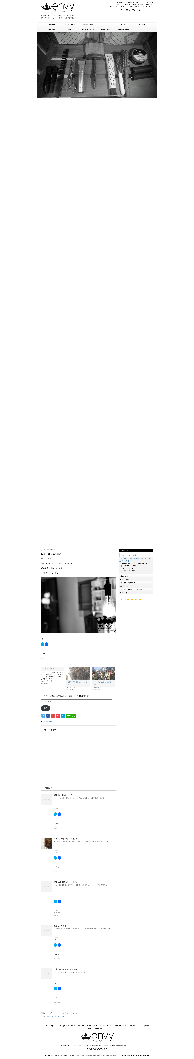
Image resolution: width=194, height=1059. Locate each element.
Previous (2, 529)
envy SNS (149, 4)
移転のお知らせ (126, 576)
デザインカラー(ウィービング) (66, 839)
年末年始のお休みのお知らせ (65, 969)
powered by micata (142, 1055)
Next (192, 529)
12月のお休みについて (63, 795)
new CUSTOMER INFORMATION (88, 25)
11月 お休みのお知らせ (56, 1016)
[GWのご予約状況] (53, 676)
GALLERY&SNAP (147, 7)
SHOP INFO (48, 722)
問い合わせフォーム (122, 7)
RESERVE (141, 4)
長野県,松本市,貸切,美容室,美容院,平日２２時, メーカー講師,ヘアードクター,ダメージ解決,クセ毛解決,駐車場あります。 (97, 1045)
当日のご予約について (128, 583)
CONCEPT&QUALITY (133, 2)
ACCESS (133, 4)
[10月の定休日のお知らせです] (78, 673)
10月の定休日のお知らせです (66, 882)
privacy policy (134, 7)
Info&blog (121, 2)
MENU (126, 4)
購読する (125, 550)
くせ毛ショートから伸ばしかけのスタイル (63, 1013)
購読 (45, 708)
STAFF (111, 7)
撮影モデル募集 (60, 926)
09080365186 (131, 10)
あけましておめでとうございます (131, 589)
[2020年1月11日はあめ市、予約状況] (103, 673)
